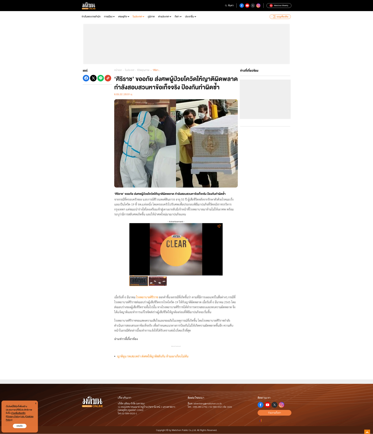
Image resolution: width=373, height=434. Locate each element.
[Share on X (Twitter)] (93, 78)
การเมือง (108, 16)
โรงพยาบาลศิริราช (147, 297)
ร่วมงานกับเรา (274, 412)
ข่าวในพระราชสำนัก (91, 16)
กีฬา (177, 16)
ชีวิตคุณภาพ (143, 70)
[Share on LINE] (100, 78)
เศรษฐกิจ (122, 16)
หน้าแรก (118, 70)
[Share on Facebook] (86, 78)
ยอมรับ (20, 426)
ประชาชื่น (189, 16)
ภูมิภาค (151, 16)
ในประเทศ (137, 16)
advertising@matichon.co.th (207, 403)
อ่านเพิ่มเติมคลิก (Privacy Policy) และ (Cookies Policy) (19, 416)
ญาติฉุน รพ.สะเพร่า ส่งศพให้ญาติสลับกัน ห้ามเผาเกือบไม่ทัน (152, 356)
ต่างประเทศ (163, 16)
